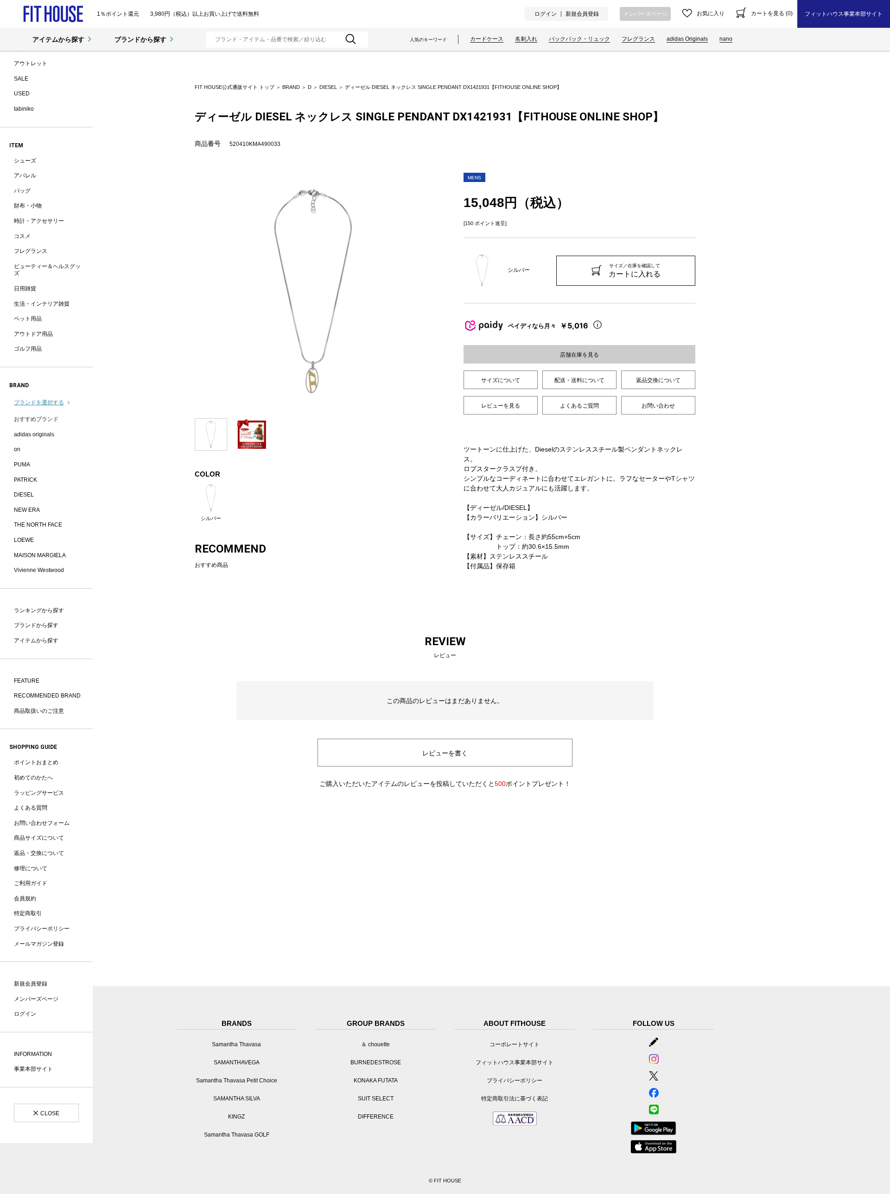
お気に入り (711, 13)
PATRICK (25, 480)
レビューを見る (500, 405)
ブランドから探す (140, 39)
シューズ (25, 160)
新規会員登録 (582, 14)
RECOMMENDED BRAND (47, 695)
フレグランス (638, 39)
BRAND (291, 87)
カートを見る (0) (772, 13)
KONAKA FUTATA (376, 1080)
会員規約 (25, 898)
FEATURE (26, 681)
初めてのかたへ (33, 777)
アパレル (25, 175)
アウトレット (30, 63)
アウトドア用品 (33, 334)
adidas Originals (687, 39)
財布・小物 (28, 205)
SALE (21, 78)
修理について (30, 868)
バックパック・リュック (579, 39)
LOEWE (24, 540)
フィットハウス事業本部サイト (844, 14)
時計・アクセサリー (39, 221)
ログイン (545, 14)
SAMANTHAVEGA (237, 1062)
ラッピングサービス (39, 793)
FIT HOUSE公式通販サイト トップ (234, 87)
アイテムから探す (58, 39)
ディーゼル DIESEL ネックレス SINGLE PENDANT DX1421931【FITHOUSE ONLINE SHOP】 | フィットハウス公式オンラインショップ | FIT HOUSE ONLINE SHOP (53, 14)
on (17, 449)
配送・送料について (579, 380)
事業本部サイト (33, 1069)
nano (725, 39)
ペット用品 (28, 318)
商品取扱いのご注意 (39, 711)
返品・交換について (39, 853)
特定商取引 (28, 913)
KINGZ (236, 1116)
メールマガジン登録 (39, 944)
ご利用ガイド (30, 883)
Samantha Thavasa (236, 1044)
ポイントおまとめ (36, 762)
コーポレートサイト (515, 1044)
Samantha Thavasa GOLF (236, 1134)
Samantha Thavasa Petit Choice (236, 1080)
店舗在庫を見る (579, 355)
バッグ (22, 191)
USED (22, 93)
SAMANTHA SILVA (236, 1098)
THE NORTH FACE (38, 525)
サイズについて (500, 380)
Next (438, 290)
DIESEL (24, 494)
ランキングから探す (39, 610)
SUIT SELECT (376, 1098)
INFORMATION (33, 1054)
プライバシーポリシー (42, 928)
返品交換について (658, 380)
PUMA (22, 464)
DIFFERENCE (376, 1116)
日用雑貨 (25, 288)
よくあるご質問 (579, 405)
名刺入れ (526, 39)
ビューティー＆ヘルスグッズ (47, 270)
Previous (187, 290)
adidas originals (34, 434)
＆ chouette (375, 1044)
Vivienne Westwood (39, 570)
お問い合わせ (658, 405)
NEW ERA (27, 510)
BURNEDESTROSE (375, 1062)
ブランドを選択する (39, 402)
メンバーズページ (645, 14)
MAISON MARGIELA (40, 555)
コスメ (22, 236)
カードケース (486, 39)
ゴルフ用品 (28, 349)
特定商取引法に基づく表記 (514, 1098)
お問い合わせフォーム (42, 823)
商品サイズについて (39, 838)
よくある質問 (30, 807)
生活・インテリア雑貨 (42, 304)
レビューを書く (445, 753)
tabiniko (24, 109)
